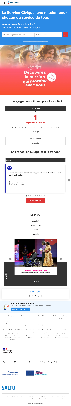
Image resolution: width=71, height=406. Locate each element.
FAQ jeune (30, 337)
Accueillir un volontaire (45, 330)
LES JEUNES (35, 108)
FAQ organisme (45, 337)
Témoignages (36, 225)
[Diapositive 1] (33, 131)
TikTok (26, 325)
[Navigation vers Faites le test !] (35, 69)
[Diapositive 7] (39, 195)
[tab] (33, 132)
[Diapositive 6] (37, 195)
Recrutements (55, 398)
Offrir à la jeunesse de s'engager (12, 335)
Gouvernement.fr (41, 322)
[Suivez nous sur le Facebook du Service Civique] (32, 295)
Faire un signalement (19, 309)
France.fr (41, 318)
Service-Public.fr (41, 320)
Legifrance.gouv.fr (41, 323)
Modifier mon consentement (15, 398)
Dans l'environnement (61, 335)
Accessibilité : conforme (33, 400)
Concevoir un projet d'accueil (45, 332)
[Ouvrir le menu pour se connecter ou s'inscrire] (66, 2)
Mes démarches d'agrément (45, 333)
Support (63, 398)
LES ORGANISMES (35, 139)
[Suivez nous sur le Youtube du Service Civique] (35, 295)
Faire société (13, 339)
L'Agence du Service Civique (9, 318)
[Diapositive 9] (44, 195)
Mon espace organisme (45, 335)
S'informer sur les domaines (61, 337)
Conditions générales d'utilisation (14, 396)
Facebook (26, 318)
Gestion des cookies (60, 396)
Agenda (36, 234)
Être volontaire (30, 330)
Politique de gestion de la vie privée (44, 396)
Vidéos (35, 230)
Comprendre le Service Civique (12, 330)
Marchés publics (45, 398)
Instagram (26, 322)
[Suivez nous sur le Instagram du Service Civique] (29, 295)
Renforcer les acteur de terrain (12, 337)
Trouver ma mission (61, 330)
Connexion (9, 322)
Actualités (35, 221)
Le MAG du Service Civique (60, 316)
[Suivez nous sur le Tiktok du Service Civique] (38, 295)
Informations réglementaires (31, 398)
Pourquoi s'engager (30, 332)
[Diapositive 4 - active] (40, 132)
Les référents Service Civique (12, 333)
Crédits (44, 400)
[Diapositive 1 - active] (26, 195)
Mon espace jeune (30, 335)
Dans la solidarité (61, 333)
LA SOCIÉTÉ (35, 143)
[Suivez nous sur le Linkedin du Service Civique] (41, 295)
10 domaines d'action (30, 333)
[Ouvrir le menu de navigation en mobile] (4, 3)
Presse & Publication (9, 320)
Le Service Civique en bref (13, 332)
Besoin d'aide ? (9, 323)
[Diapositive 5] (35, 195)
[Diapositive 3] (37, 131)
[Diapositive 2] (35, 131)
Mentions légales (29, 396)
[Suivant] (69, 180)
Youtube (26, 323)
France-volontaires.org (41, 325)
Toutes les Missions (35, 200)
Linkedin (26, 320)
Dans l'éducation (61, 332)
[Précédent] (10, 259)
